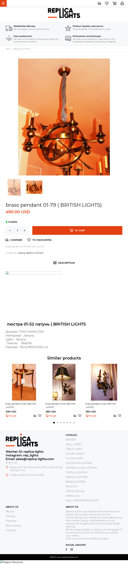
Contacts (11, 530)
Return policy (13, 525)
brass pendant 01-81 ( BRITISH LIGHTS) (60, 405)
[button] (54, 422)
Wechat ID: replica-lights (25, 452)
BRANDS (71, 439)
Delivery (10, 516)
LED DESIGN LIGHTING (79, 463)
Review (10, 511)
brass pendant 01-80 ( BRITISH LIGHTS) (21, 405)
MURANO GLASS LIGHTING (81, 467)
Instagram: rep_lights (22, 455)
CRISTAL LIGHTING (77, 472)
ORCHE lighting (75, 491)
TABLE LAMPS (74, 449)
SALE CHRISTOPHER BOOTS (82, 500)
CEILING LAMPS (75, 453)
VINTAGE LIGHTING (77, 477)
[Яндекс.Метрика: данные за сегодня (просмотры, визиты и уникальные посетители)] (11, 562)
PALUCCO (71, 486)
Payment (11, 520)
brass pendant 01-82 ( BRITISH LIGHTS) (101, 405)
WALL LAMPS (74, 444)
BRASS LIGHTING (35, 253)
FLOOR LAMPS (74, 458)
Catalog (21, 253)
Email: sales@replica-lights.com (30, 459)
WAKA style (72, 495)
